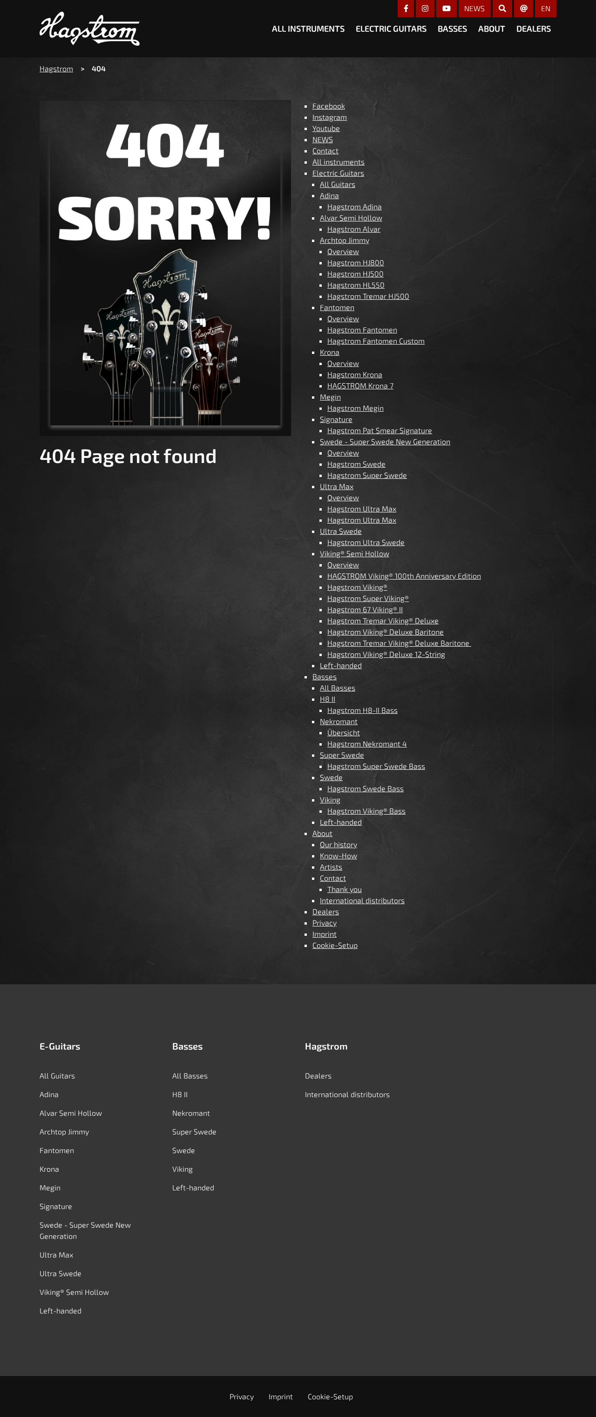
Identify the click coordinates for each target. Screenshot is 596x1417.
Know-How (338, 855)
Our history (338, 844)
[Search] (502, 8)
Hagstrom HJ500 (355, 273)
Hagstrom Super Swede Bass (376, 765)
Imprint (324, 933)
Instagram (329, 116)
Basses (452, 28)
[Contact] (524, 8)
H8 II (327, 698)
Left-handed (341, 665)
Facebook (328, 105)
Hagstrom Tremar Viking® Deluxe (383, 620)
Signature (336, 419)
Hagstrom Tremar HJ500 (368, 295)
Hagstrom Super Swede (367, 474)
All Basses (337, 687)
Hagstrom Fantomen (362, 329)
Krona (329, 351)
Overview (343, 251)
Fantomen (337, 307)
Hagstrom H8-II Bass (362, 709)
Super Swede (342, 754)
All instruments (308, 28)
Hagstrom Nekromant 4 (367, 743)
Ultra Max (336, 486)
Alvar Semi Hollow (351, 217)
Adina (329, 195)
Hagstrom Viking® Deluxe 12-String (386, 654)
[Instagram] (425, 8)
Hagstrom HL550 (356, 284)
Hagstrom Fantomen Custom (376, 340)
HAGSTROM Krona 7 (360, 385)
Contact (325, 150)
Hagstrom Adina (354, 206)
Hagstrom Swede (356, 463)
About (491, 28)
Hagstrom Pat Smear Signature (379, 430)
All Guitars (337, 184)
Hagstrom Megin (355, 407)
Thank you (344, 889)
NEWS (474, 8)
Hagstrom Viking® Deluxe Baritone (385, 631)
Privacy (324, 922)
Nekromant (339, 721)
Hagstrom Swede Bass (365, 788)
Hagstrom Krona (354, 374)
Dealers (533, 28)
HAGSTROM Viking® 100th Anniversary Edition (404, 575)
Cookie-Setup (335, 944)
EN (545, 8)
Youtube (326, 128)
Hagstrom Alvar (353, 228)
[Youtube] (446, 8)
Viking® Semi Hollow (354, 553)
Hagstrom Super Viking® (368, 598)
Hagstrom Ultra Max (361, 508)
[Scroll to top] (574, 1394)
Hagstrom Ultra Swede (366, 542)
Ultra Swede (341, 530)
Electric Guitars (391, 28)
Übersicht (343, 732)
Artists (331, 866)
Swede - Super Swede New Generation (385, 441)
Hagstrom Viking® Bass (366, 810)
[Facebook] (406, 8)
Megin (330, 396)
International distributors (362, 900)
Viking (330, 799)
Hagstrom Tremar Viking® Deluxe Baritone (399, 642)
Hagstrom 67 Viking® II (365, 609)
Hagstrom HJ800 (355, 262)
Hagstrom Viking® (357, 586)
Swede (331, 777)
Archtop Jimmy (344, 239)
